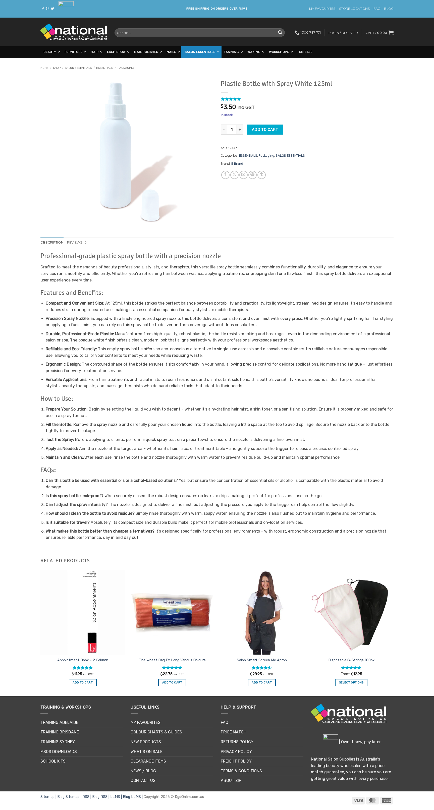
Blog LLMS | (133, 797)
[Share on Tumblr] (261, 175)
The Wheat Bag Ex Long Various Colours (172, 660)
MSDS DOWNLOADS (58, 751)
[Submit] (280, 32)
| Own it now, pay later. (360, 741)
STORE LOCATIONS (354, 9)
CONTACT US (143, 780)
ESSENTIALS (104, 68)
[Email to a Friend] (243, 175)
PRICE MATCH (233, 732)
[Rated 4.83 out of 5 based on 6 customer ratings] (277, 99)
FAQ (377, 9)
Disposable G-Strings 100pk (351, 660)
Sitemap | (48, 797)
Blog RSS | (101, 797)
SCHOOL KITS (53, 761)
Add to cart (265, 129)
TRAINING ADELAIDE (59, 722)
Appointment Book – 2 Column (82, 660)
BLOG (389, 9)
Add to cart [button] (83, 682)
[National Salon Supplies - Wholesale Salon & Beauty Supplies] (73, 32)
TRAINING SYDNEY (57, 741)
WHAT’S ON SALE (146, 751)
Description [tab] (52, 242)
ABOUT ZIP (231, 780)
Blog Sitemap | (69, 797)
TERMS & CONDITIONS (241, 771)
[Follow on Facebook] (42, 9)
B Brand (237, 163)
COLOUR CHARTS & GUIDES (156, 732)
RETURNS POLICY (237, 741)
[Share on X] (234, 175)
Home (44, 68)
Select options (351, 682)
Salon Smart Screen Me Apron (262, 660)
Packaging (126, 68)
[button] (380, 32)
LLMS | (116, 797)
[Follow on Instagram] (47, 9)
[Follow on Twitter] (52, 9)
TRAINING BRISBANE (59, 732)
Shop (57, 68)
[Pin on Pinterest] (252, 175)
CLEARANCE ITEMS (148, 761)
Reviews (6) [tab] (77, 242)
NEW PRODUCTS (146, 741)
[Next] (393, 632)
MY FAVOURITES (322, 9)
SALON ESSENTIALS (78, 68)
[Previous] (40, 632)
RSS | (87, 797)
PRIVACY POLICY (236, 751)
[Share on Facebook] (225, 175)
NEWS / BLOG (143, 771)
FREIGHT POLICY (236, 761)
